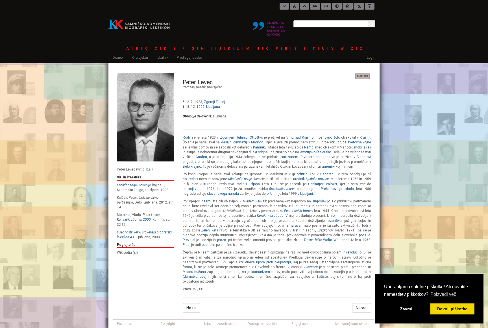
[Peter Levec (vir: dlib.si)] (145, 117)
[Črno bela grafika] (369, 6)
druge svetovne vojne (354, 142)
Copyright (167, 324)
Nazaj (191, 308)
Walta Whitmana (336, 240)
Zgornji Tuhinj (214, 102)
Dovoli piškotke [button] (452, 309)
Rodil (187, 137)
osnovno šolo (329, 137)
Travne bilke (313, 240)
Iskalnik (162, 58)
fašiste (322, 277)
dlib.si (147, 169)
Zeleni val (208, 230)
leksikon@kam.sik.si (351, 324)
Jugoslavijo (321, 201)
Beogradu (328, 174)
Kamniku (260, 147)
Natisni (362, 76)
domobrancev (194, 277)
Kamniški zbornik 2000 (134, 220)
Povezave (124, 324)
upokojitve (191, 189)
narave (295, 226)
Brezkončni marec (282, 189)
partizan (189, 87)
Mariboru (258, 142)
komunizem (260, 272)
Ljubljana (213, 107)
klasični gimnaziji (234, 142)
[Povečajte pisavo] (304, 6)
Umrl (274, 194)
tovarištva (334, 221)
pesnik (201, 87)
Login (371, 58)
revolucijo (353, 252)
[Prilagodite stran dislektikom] (337, 6)
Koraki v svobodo (270, 216)
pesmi (206, 201)
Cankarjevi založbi (322, 184)
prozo (221, 240)
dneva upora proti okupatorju (268, 262)
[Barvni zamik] (359, 6)
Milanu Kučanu (194, 272)
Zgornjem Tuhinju (234, 137)
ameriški (328, 167)
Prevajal (189, 240)
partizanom (289, 157)
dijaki (253, 152)
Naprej (361, 308)
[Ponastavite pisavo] (294, 6)
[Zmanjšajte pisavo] (284, 6)
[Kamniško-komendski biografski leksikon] (141, 24)
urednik (299, 179)
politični (302, 174)
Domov (118, 58)
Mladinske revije (240, 179)
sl (135, 253)
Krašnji (365, 137)
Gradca (201, 157)
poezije (364, 235)
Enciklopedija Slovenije (134, 185)
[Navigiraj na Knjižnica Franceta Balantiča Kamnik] (269, 26)
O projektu (140, 58)
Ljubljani (306, 194)
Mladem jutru (252, 201)
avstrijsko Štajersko (315, 152)
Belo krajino (192, 167)
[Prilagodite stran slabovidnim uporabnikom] (326, 6)
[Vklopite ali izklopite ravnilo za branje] (315, 6)
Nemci (309, 147)
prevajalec (214, 87)
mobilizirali (362, 147)
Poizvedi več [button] (443, 294)
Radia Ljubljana (248, 184)
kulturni (286, 179)
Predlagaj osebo (189, 58)
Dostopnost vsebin (262, 324)
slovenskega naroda (223, 194)
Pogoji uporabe (302, 324)
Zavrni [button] (406, 309)
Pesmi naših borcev (298, 211)
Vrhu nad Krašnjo (299, 137)
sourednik (190, 179)
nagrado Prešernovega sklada (330, 189)
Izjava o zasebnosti (219, 324)
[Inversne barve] (348, 6)
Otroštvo (256, 137)
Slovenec (311, 267)
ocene (207, 245)
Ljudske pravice (317, 179)
